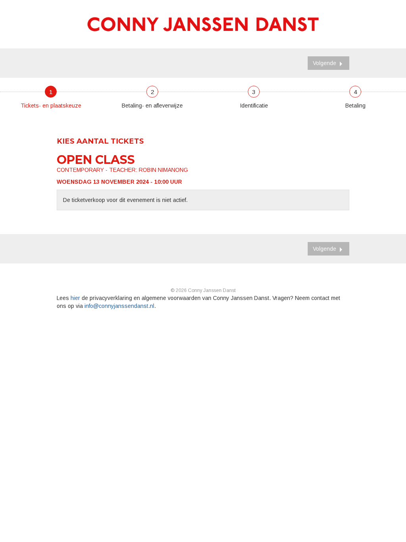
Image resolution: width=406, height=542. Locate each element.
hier (75, 298)
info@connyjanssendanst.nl (119, 306)
